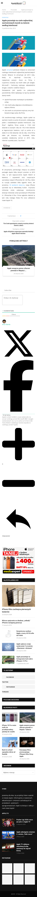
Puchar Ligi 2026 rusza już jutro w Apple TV (24, 821)
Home (4, 10)
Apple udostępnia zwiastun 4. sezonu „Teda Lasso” (25, 833)
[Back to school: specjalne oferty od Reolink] (9, 742)
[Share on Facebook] (24, 216)
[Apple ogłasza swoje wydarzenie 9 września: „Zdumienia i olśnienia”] (8, 647)
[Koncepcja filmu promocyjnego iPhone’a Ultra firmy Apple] (27, 742)
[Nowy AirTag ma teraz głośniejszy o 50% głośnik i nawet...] (29, 879)
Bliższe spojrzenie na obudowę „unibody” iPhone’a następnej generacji (16, 622)
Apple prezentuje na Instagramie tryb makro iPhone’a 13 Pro (24, 659)
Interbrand (6, 208)
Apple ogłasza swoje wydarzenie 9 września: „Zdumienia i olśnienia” (24, 646)
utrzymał (10, 70)
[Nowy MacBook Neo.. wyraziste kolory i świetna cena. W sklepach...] (7, 879)
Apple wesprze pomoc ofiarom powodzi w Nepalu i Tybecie (27, 727)
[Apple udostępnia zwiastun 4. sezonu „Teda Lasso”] (8, 835)
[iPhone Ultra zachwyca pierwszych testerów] (18, 596)
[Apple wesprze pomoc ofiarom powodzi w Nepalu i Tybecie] (18, 256)
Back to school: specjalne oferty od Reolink (8, 752)
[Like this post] (22, 216)
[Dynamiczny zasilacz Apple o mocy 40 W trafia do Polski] (8, 634)
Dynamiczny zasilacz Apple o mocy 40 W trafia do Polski (25, 633)
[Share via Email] (30, 216)
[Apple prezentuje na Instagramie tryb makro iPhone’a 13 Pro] (8, 660)
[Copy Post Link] (27, 216)
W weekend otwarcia (17, 185)
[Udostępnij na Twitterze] (18, 359)
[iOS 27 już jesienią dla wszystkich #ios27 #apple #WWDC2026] (18, 868)
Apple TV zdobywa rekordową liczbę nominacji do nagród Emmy (23, 847)
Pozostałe (14, 10)
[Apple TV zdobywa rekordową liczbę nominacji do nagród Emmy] (8, 847)
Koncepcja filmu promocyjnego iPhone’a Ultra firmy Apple (26, 753)
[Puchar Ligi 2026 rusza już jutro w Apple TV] (8, 823)
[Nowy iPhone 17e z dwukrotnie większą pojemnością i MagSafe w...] (18, 879)
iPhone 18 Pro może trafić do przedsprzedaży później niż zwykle (9, 728)
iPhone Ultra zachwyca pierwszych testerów (16, 610)
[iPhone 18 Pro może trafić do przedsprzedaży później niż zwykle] (9, 717)
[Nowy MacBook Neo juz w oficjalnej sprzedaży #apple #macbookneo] (29, 868)
